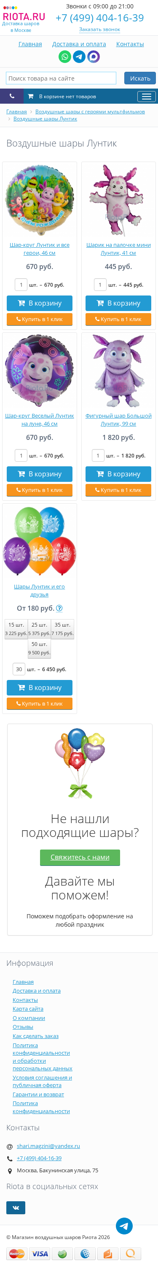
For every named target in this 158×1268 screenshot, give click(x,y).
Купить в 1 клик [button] (42, 319)
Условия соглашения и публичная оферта (42, 1081)
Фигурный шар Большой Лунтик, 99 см (119, 419)
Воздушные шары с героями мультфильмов (90, 111)
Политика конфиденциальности (41, 1107)
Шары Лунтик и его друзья (39, 590)
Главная (30, 44)
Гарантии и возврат (38, 1094)
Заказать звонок (99, 29)
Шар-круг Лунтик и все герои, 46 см (40, 248)
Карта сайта (28, 1008)
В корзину (44, 303)
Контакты (130, 44)
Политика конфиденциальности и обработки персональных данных (42, 1056)
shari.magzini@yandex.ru (48, 1146)
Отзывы (23, 1026)
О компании (29, 1018)
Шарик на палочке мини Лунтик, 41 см (118, 248)
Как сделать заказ (36, 1036)
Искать (140, 78)
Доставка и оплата (79, 44)
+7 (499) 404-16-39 (100, 17)
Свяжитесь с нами (80, 857)
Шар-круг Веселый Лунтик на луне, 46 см (39, 419)
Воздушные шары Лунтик (45, 118)
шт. (46, 284)
